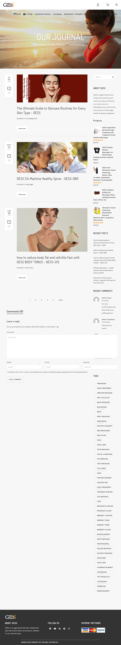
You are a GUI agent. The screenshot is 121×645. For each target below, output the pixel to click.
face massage (103, 449)
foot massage (103, 464)
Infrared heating (105, 492)
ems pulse (101, 435)
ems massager (103, 431)
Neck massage (103, 539)
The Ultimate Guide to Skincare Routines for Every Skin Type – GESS (103, 242)
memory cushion (104, 515)
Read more (22, 128)
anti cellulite (103, 398)
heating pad (102, 482)
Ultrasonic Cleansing (102, 582)
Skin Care (29, 268)
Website (86, 362)
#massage (101, 383)
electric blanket (104, 426)
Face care (101, 445)
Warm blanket (103, 591)
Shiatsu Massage (104, 553)
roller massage (104, 548)
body (99, 412)
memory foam (103, 520)
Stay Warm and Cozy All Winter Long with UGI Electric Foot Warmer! (104, 280)
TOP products (103, 577)
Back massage (103, 402)
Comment (10, 332)
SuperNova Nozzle (102, 572)
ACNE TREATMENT (104, 388)
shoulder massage (101, 558)
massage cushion (105, 506)
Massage (29, 184)
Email (47, 362)
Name (9, 362)
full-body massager (101, 468)
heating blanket (104, 478)
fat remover (102, 459)
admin (21, 119)
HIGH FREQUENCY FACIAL (104, 487)
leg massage (102, 497)
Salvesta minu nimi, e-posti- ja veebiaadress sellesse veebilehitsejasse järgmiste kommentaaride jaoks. (48, 372)
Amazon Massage (104, 393)
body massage (103, 416)
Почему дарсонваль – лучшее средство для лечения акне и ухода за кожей (103, 270)
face (99, 440)
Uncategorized (31, 119)
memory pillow (104, 530)
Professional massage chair (103, 544)
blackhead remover (102, 407)
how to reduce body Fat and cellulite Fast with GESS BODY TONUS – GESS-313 (104, 260)
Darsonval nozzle (102, 421)
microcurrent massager (103, 534)
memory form (103, 525)
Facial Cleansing (104, 454)
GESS (99, 473)
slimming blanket (105, 567)
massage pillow (104, 511)
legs (99, 501)
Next (61, 300)
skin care (101, 563)
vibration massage (101, 586)
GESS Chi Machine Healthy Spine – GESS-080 (47, 178)
